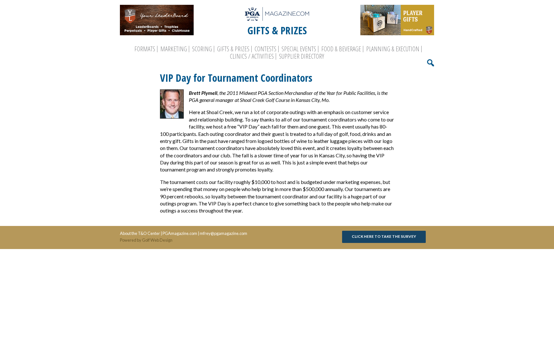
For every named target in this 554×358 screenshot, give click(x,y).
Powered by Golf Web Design (146, 240)
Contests (265, 49)
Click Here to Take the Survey (384, 236)
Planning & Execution (392, 49)
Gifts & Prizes (233, 49)
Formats (144, 49)
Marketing (173, 49)
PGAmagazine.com (180, 233)
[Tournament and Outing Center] (277, 14)
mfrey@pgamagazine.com (223, 233)
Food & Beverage (341, 49)
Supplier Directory (301, 56)
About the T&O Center (140, 233)
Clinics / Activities (252, 56)
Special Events (298, 49)
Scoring (202, 49)
